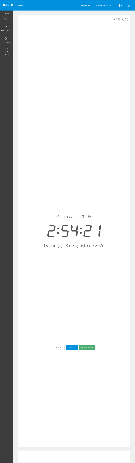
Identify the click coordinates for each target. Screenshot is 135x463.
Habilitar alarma (87, 347)
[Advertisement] (74, 456)
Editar (71, 347)
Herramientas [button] (102, 5)
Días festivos (85, 5)
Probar (58, 347)
